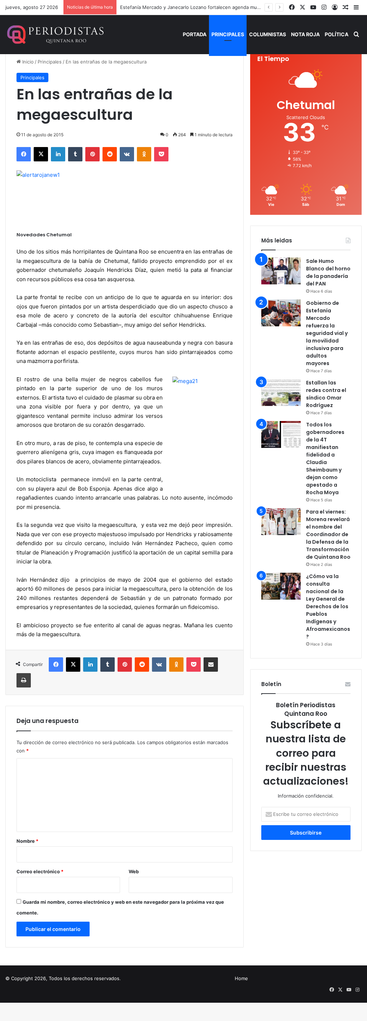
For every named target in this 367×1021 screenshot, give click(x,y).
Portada (194, 34)
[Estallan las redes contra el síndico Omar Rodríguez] (281, 392)
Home (241, 978)
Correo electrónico (39, 871)
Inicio (27, 62)
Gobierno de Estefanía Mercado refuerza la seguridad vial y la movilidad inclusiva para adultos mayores (327, 333)
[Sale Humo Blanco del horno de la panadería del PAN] (281, 270)
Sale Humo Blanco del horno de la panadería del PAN (328, 272)
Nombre (27, 841)
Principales (227, 34)
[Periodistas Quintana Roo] (54, 34)
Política (336, 34)
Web (134, 871)
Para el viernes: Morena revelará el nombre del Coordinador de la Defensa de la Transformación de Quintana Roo (328, 534)
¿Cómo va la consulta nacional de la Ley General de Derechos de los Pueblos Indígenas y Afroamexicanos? (328, 606)
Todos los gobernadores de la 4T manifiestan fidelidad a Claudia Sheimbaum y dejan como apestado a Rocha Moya (325, 458)
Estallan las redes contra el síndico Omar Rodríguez (326, 394)
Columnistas (267, 34)
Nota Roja (305, 34)
